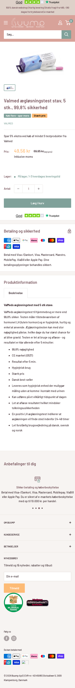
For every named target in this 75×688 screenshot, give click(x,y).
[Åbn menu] (6, 22)
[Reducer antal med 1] (18, 189)
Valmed (8, 123)
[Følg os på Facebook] (6, 638)
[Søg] (66, 34)
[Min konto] (60, 23)
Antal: (7, 188)
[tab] (16, 293)
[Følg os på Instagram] (14, 638)
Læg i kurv (37, 203)
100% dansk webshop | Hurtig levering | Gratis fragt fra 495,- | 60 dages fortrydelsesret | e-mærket (37, 9)
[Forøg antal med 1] (39, 189)
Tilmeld (14, 588)
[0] (68, 22)
